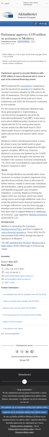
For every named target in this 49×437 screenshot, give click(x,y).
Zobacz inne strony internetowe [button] (30, 4)
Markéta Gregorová (38, 215)
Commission (26, 86)
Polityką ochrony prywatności (21, 426)
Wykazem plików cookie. (24, 432)
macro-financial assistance (13, 232)
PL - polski (5, 4)
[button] (43, 23)
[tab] (24, 374)
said (16, 215)
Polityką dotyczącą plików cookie (20, 429)
